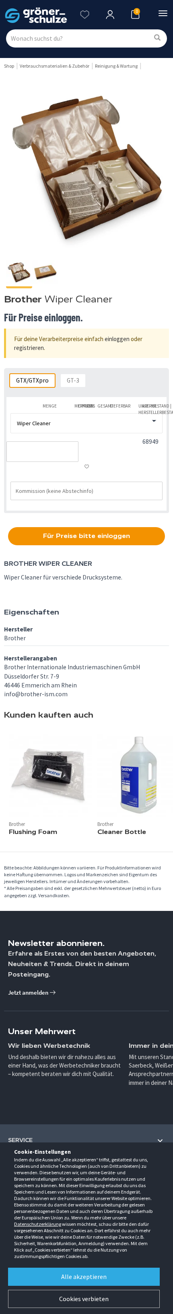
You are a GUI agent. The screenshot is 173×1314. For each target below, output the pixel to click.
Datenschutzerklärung (37, 1224)
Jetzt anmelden (28, 992)
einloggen (117, 339)
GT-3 (73, 380)
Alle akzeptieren (84, 1277)
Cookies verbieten (84, 1299)
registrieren (29, 348)
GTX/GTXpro (32, 380)
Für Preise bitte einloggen (86, 536)
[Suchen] (157, 38)
